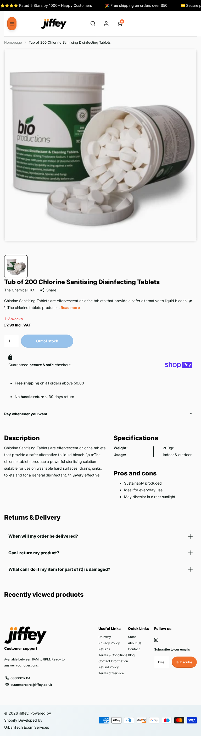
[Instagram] (156, 640)
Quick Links (138, 628)
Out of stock (47, 341)
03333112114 (20, 678)
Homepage (13, 42)
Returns (104, 649)
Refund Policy (108, 667)
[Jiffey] (53, 24)
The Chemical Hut (19, 290)
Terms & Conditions (112, 655)
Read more (70, 307)
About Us (134, 643)
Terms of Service (111, 673)
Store (132, 637)
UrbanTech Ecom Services (26, 727)
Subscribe (184, 662)
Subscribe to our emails (172, 649)
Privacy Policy (109, 643)
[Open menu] (11, 23)
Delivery (104, 637)
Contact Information (113, 661)
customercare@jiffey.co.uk (31, 685)
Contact (134, 649)
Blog (131, 655)
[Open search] (93, 23)
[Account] (106, 23)
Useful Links (109, 628)
